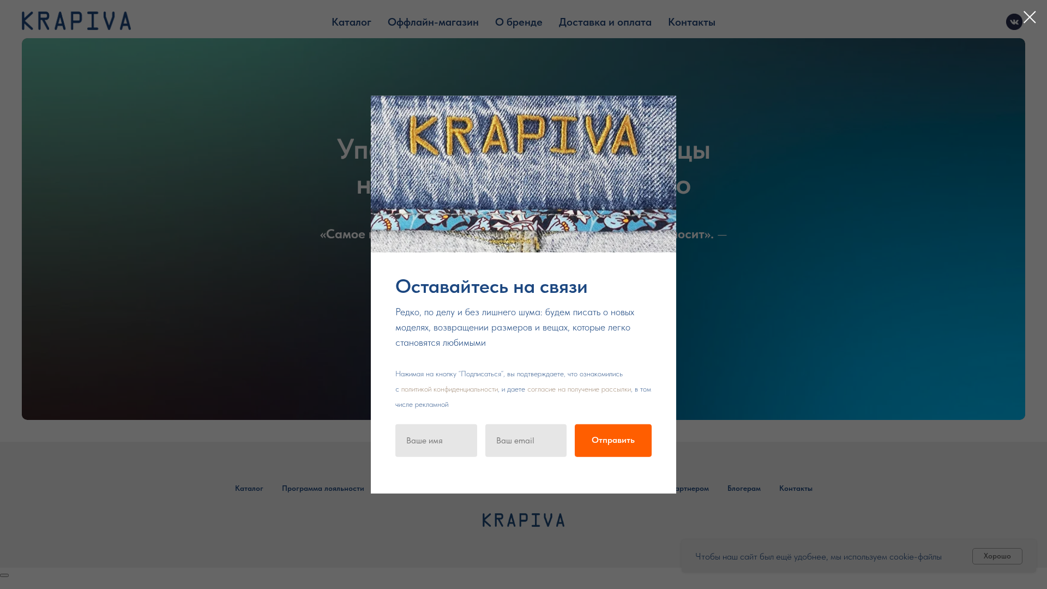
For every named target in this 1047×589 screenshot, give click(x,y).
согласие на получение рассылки (579, 388)
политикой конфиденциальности (449, 388)
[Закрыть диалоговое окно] (1030, 17)
